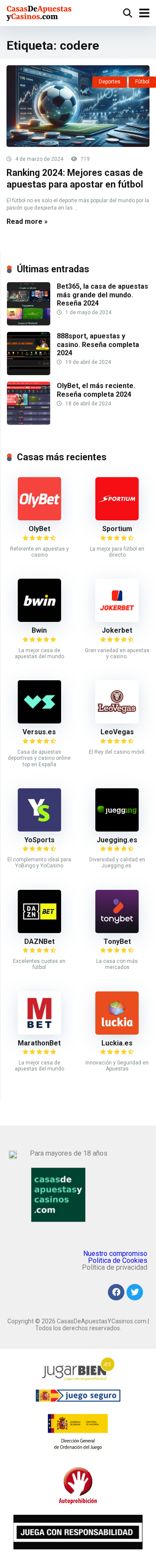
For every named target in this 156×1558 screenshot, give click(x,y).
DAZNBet (39, 941)
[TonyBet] (117, 931)
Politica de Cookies (117, 1260)
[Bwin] (39, 619)
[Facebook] (116, 1292)
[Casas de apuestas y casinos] (39, 12)
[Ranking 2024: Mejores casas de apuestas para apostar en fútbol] (78, 106)
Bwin (39, 630)
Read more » (27, 221)
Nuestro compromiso (115, 1253)
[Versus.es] (39, 721)
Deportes (109, 82)
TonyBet (117, 941)
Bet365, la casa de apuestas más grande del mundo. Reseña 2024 (102, 294)
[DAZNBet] (39, 931)
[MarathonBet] (39, 1032)
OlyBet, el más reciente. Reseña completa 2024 (96, 390)
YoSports (39, 840)
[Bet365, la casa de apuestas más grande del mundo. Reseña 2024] (28, 323)
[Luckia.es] (117, 1032)
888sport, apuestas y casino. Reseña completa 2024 (98, 344)
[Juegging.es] (117, 829)
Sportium (117, 529)
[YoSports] (39, 829)
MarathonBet (39, 1043)
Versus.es (39, 732)
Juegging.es (117, 840)
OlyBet (39, 529)
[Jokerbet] (117, 619)
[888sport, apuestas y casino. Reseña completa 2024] (28, 373)
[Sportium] (117, 518)
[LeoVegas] (117, 721)
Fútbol (142, 82)
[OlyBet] (39, 518)
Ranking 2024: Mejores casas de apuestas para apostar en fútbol (74, 178)
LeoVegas (117, 732)
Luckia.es (117, 1043)
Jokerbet (117, 630)
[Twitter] (135, 1292)
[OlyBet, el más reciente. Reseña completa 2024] (28, 422)
